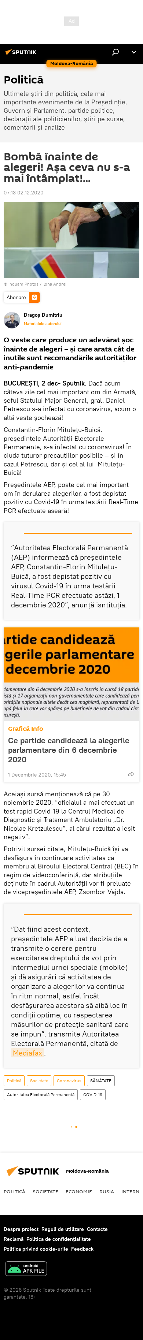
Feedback (82, 1249)
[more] (131, 774)
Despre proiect (21, 1229)
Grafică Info (25, 728)
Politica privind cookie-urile (36, 1249)
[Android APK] (26, 1269)
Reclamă (13, 1239)
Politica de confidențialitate (58, 1239)
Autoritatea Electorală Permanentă (40, 1094)
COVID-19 (92, 1094)
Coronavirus (69, 1080)
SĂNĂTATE (100, 1080)
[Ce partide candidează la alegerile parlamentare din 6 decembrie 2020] (71, 674)
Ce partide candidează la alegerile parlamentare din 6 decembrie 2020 (68, 750)
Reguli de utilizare (62, 1229)
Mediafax (27, 1052)
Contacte (97, 1229)
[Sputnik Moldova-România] (22, 55)
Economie (79, 1191)
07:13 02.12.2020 (24, 192)
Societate (39, 1080)
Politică (14, 1080)
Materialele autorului (43, 323)
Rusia (106, 1191)
